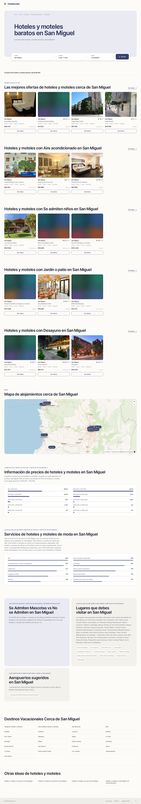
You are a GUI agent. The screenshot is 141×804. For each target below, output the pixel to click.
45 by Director (42, 364)
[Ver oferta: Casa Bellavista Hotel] (54, 286)
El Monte (41, 731)
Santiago (26, 14)
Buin (107, 726)
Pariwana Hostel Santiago (46, 121)
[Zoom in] (134, 401)
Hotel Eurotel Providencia (79, 182)
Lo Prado (7, 751)
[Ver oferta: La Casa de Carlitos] (20, 226)
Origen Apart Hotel (77, 121)
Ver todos (132, 88)
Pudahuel (109, 741)
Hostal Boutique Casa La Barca (14, 182)
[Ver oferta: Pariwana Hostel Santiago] (54, 104)
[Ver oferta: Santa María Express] (20, 104)
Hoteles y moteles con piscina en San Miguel (52, 781)
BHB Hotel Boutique (77, 304)
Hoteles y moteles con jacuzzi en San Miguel (18, 781)
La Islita (108, 736)
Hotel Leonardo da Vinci (45, 182)
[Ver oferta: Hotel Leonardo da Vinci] (54, 165)
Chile (20, 14)
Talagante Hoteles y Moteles (13, 726)
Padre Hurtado (76, 741)
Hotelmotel (13, 4)
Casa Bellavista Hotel (44, 304)
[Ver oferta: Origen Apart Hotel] (87, 104)
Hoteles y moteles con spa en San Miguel (85, 781)
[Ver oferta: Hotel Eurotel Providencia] (87, 165)
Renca (108, 746)
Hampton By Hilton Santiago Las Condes (17, 304)
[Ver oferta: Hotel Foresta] (121, 104)
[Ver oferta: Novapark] (87, 347)
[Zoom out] (134, 404)
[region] (70, 426)
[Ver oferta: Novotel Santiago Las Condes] (87, 226)
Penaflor (6, 731)
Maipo (74, 736)
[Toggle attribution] (134, 452)
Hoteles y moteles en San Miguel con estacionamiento (117, 782)
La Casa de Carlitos (10, 243)
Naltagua (41, 736)
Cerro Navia (8, 756)
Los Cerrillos (76, 751)
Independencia (110, 751)
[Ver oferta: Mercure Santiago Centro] (54, 226)
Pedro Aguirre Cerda (36, 14)
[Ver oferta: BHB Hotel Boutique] (87, 286)
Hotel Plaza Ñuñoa (10, 364)
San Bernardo (76, 726)
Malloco (108, 731)
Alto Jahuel (7, 736)
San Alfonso (42, 746)
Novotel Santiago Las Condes (80, 243)
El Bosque (75, 746)
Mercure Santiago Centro (46, 243)
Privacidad (109, 801)
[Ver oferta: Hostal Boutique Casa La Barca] (20, 165)
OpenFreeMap (106, 452)
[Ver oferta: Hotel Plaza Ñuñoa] (20, 347)
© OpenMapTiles (114, 452)
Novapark (74, 364)
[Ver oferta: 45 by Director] (54, 347)
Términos (116, 801)
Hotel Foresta (109, 121)
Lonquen (74, 731)
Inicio (15, 14)
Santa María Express (10, 121)
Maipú (40, 741)
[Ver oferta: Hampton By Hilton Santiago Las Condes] (20, 286)
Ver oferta (20, 131)
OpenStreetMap (129, 452)
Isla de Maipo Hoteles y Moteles (48, 726)
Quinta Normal (8, 746)
